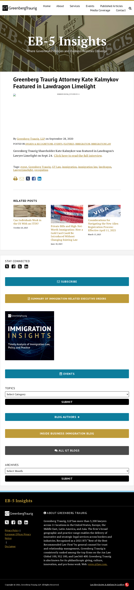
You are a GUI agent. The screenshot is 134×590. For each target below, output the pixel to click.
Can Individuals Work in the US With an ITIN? (27, 221)
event (23, 167)
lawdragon (105, 167)
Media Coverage (100, 10)
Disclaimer (10, 546)
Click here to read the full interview (78, 155)
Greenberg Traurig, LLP (31, 138)
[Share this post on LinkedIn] (39, 178)
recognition (41, 170)
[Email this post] (22, 178)
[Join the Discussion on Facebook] (13, 266)
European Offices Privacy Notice (18, 536)
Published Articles (111, 6)
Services (75, 6)
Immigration (82, 143)
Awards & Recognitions (39, 143)
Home (46, 6)
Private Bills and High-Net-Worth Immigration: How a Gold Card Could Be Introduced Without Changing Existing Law (67, 233)
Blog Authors (41, 416)
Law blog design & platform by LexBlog (107, 584)
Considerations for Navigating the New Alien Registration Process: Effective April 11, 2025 (103, 225)
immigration (69, 167)
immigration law (87, 167)
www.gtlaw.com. (97, 564)
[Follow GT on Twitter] (7, 266)
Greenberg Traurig (39, 167)
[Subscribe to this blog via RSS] (20, 266)
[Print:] (15, 179)
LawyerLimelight (23, 170)
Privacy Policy (12, 530)
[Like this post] (34, 178)
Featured (68, 143)
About (60, 6)
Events (90, 6)
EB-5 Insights (67, 41)
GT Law (56, 167)
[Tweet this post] (28, 178)
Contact (121, 10)
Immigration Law (101, 143)
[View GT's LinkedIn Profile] (26, 266)
